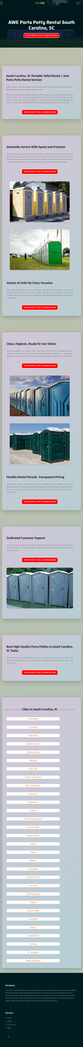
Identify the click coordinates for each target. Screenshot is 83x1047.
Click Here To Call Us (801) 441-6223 (40, 112)
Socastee (33, 869)
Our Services (11, 1025)
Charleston (33, 719)
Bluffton (33, 860)
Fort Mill (33, 885)
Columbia (33, 727)
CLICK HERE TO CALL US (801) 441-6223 (41, 35)
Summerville (33, 827)
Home (9, 1018)
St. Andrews (33, 952)
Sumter (33, 810)
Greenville (33, 735)
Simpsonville (33, 910)
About (9, 1028)
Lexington (33, 919)
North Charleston (33, 777)
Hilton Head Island (33, 819)
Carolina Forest (33, 877)
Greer (33, 844)
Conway (33, 944)
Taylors (33, 902)
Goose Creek (33, 835)
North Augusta (33, 894)
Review (9, 1021)
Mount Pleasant (33, 785)
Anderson (33, 802)
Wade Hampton (33, 960)
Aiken (33, 852)
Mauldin (33, 760)
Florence (33, 794)
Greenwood (33, 935)
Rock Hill (33, 769)
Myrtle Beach (33, 744)
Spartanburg (33, 752)
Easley (33, 927)
